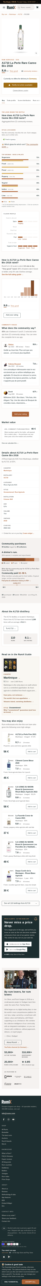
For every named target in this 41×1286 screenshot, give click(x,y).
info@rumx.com (8, 1113)
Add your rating (12, 315)
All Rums (5, 1129)
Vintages (5, 1173)
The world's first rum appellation (17, 698)
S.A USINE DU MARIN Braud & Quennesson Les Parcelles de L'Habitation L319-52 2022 (26, 844)
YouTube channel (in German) (16, 1047)
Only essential (11, 1282)
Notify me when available (22, 85)
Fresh (8, 164)
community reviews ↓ (29, 71)
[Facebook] (4, 1119)
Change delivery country (20, 90)
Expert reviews (7, 1159)
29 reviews (26, 742)
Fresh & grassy (9, 139)
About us (5, 1189)
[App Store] (4, 1257)
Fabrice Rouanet (14, 364)
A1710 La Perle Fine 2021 (25, 734)
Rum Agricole (8, 60)
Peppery (8, 176)
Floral (8, 170)
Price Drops (6, 1179)
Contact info (6, 1221)
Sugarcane (6, 157)
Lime (7, 195)
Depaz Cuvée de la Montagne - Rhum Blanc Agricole (25, 873)
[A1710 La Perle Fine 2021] (9, 738)
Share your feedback (9, 1218)
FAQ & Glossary (7, 1156)
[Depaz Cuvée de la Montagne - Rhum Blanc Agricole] (9, 876)
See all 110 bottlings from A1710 (20, 903)
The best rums (7, 1135)
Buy (3, 100)
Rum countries (7, 1165)
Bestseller (5, 1132)
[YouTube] (13, 1119)
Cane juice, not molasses (14, 695)
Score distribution (24, 100)
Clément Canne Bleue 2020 (24, 762)
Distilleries (5, 1168)
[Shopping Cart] (37, 7)
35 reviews (26, 853)
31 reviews (26, 798)
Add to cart (32, 751)
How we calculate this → (10, 443)
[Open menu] (4, 7)
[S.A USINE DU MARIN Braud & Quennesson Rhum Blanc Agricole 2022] (9, 792)
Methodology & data (9, 1194)
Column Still (8, 499)
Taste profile (11, 100)
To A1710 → (11, 628)
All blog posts (6, 1162)
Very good (14, 71)
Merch (4, 1144)
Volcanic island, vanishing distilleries (19, 701)
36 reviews (26, 769)
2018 (5, 521)
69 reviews (26, 881)
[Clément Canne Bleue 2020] (9, 764)
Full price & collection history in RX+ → (16, 580)
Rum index (5, 1176)
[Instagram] (8, 1119)
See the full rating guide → (13, 274)
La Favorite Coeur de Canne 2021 (24, 817)
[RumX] (11, 7)
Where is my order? (8, 1215)
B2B (3, 1200)
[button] (20, 37)
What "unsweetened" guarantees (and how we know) (20, 711)
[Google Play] (9, 1257)
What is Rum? (6, 1153)
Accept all (30, 1282)
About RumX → (13, 1042)
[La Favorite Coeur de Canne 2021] (9, 819)
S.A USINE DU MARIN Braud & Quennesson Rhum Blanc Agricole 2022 (26, 789)
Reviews (5, 1191)
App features (6, 1197)
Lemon (24, 239)
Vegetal (4, 183)
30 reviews (26, 824)
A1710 (6, 478)
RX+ (3, 1206)
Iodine (7, 189)
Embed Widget (7, 1203)
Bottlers (4, 1171)
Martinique (8, 470)
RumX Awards (6, 1141)
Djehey (11, 344)
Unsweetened (9, 492)
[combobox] (25, 7)
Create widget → (28, 533)
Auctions (5, 1138)
